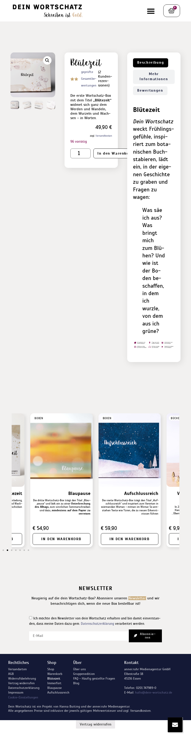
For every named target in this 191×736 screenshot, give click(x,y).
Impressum (15, 692)
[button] (151, 11)
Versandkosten (104, 136)
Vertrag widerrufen (21, 683)
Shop (50, 669)
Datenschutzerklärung (97, 623)
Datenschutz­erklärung (23, 688)
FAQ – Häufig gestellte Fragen (94, 678)
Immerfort (54, 683)
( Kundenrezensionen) (105, 78)
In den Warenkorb (115, 153)
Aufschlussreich (58, 692)
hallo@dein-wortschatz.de (153, 692)
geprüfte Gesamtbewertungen (88, 78)
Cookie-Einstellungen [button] (23, 697)
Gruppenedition (84, 674)
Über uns (79, 669)
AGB (11, 674)
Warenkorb (54, 674)
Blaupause (54, 688)
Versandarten (17, 669)
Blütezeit (53, 678)
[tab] (150, 62)
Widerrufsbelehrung (22, 678)
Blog (76, 683)
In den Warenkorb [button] (129, 539)
